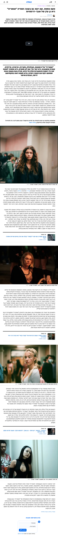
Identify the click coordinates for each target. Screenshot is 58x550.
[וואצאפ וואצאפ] (7, 2)
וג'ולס (19, 191)
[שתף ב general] (4, 2)
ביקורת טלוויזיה (44, 511)
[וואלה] (29, 2)
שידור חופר (32, 122)
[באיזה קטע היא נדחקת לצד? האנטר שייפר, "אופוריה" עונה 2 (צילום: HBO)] (29, 266)
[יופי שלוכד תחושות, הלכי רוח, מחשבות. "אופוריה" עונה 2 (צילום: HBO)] (29, 460)
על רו (28, 191)
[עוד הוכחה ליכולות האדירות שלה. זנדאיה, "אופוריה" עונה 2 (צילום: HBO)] (29, 156)
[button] (50, 2)
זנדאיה (49, 511)
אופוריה (53, 511)
